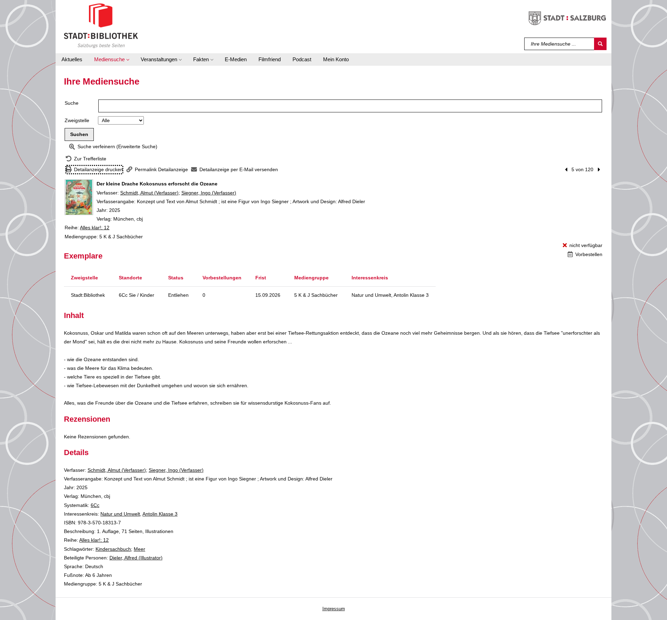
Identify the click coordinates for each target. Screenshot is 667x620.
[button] (111, 59)
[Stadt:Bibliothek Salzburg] (101, 25)
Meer (139, 549)
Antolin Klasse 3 (160, 514)
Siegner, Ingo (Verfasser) (208, 193)
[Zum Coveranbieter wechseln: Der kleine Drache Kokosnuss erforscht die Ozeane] (79, 197)
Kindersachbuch (113, 549)
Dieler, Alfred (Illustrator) (136, 558)
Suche (72, 103)
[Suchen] (600, 44)
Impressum (333, 608)
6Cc (95, 505)
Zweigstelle (77, 120)
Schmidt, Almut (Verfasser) (149, 193)
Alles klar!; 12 (94, 227)
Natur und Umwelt (120, 514)
